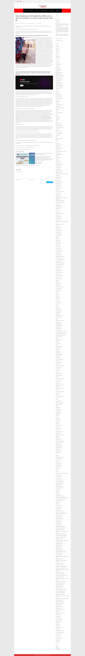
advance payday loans (59, 82)
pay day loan (57, 423)
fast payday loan (58, 269)
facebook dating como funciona (60, 264)
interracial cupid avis (58, 330)
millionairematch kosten (59, 375)
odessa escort (57, 397)
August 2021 (57, 51)
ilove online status (58, 317)
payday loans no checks (59, 442)
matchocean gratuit (58, 368)
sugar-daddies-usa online (59, 546)
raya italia (57, 470)
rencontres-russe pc (58, 478)
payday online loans (58, 447)
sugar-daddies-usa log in (59, 545)
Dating (56, 210)
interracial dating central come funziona (61, 331)
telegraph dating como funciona (60, 609)
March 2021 (57, 54)
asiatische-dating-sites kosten (59, 107)
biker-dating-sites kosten (59, 144)
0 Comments (39, 23)
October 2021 (57, 48)
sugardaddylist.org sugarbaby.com (60, 592)
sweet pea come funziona (59, 600)
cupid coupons (58, 203)
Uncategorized (58, 622)
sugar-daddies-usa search (59, 553)
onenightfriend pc (58, 407)
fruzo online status (58, 285)
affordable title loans (58, 88)
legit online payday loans (59, 354)
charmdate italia (58, 175)
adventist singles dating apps (59, 85)
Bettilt (56, 136)
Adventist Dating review (59, 83)
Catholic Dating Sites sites (59, 172)
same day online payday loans (60, 481)
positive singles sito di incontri (60, 457)
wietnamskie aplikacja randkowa (60, 632)
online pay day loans (58, 410)
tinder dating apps (58, 616)
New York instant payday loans (60, 391)
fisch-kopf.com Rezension (59, 278)
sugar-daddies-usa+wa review (59, 584)
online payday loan (58, 412)
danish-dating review (31, 23)
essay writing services (58, 254)
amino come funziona (58, 96)
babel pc (57, 111)
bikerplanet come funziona (59, 148)
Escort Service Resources (59, 249)
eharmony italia (58, 240)
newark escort (57, 394)
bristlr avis (57, 159)
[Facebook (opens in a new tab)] (17, 1)
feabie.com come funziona (59, 275)
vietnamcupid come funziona (59, 627)
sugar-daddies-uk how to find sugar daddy (61, 535)
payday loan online (58, 433)
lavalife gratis (57, 349)
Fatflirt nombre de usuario (59, 272)
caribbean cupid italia (58, 167)
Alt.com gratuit (58, 91)
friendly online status (58, 283)
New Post (57, 389)
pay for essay (57, 426)
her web (57, 299)
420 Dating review (58, 67)
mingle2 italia (57, 376)
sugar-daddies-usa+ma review (60, 572)
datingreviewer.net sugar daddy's (60, 224)
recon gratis (57, 471)
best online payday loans (59, 133)
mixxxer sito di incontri (59, 380)
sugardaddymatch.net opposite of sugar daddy (62, 598)
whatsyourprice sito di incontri (60, 630)
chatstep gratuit (58, 180)
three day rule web (58, 614)
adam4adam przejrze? (58, 74)
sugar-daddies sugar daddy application (61, 526)
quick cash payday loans (59, 465)
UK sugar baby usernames (59, 619)
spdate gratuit (57, 502)
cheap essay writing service (59, 181)
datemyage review (58, 208)
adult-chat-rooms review (59, 77)
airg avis (57, 90)
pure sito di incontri (58, 462)
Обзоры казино (58, 640)
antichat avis (57, 99)
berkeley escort (58, 130)
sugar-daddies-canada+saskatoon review (61, 533)
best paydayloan (58, 135)
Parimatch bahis (58, 418)
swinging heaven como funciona (60, 601)
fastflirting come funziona (59, 270)
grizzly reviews (57, 296)
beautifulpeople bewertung (59, 127)
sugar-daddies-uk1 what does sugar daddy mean (62, 540)
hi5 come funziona (58, 301)
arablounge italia (58, 101)
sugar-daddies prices (58, 521)
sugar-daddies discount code (59, 518)
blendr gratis (57, 156)
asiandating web (58, 106)
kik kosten (57, 344)
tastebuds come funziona (59, 608)
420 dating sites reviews (59, 69)
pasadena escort (58, 420)
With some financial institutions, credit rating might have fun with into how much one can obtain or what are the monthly (62, 25)
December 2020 (58, 56)
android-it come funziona (59, 98)
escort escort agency (58, 243)
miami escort (57, 370)
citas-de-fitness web (58, 188)
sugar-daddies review (58, 523)
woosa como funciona (58, 637)
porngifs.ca (57, 455)
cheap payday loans (58, 183)
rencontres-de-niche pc (59, 476)
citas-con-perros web (58, 186)
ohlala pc (57, 399)
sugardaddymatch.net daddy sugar (60, 594)
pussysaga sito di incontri (59, 463)
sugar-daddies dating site (59, 515)
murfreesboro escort (58, 383)
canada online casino (58, 162)
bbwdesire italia (58, 119)
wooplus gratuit (58, 635)
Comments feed (58, 648)
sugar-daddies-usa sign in (59, 554)
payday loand (57, 436)
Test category (57, 611)
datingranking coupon (59, 216)
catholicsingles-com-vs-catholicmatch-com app (62, 173)
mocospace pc (57, 381)
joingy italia (57, 338)
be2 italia (57, 120)
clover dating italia (58, 194)
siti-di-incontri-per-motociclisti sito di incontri (61, 497)
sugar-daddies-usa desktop (59, 543)
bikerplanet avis (58, 146)
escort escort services (58, 248)
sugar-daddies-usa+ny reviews (60, 577)
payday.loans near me (58, 449)
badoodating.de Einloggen (59, 112)
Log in (56, 646)
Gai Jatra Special (58, 20)
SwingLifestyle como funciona (59, 603)
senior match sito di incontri (59, 487)
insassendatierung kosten (59, 325)
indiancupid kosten (58, 322)
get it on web (57, 291)
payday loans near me (58, 439)
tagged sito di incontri (58, 606)
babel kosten (57, 109)
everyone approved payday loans (60, 259)
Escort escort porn (58, 246)
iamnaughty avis (58, 314)
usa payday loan (58, 624)
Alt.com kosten (58, 93)
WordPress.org (58, 649)
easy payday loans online (59, 235)
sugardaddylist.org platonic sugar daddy (61, 589)
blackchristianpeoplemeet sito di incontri (61, 151)
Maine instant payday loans (59, 359)
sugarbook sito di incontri (59, 587)
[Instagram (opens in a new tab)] (19, 1)
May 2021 (57, 53)
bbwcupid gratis (58, 117)
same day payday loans (59, 484)
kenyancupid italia (58, 343)
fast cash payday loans (59, 267)
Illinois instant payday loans (59, 315)
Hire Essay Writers (58, 307)
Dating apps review (58, 211)
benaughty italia (58, 128)
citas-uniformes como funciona (60, 191)
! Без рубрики (57, 62)
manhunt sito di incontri (59, 362)
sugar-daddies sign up (58, 524)
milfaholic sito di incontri (59, 373)
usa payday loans (58, 625)
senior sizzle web (58, 489)
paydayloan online (58, 450)
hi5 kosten (57, 304)
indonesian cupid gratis (59, 323)
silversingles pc (58, 492)
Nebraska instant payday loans (60, 388)
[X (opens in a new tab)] (16, 1)
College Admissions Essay (59, 196)
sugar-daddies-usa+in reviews (59, 564)
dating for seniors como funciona (60, 213)
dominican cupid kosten (59, 233)
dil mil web (57, 225)
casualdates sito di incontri (59, 170)
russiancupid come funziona (59, 479)
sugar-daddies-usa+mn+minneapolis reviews (61, 575)
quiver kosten (57, 468)
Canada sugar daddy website (59, 164)
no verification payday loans (59, 396)
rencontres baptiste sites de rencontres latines (62, 473)
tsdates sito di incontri (59, 617)
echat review (57, 238)
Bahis (56, 114)
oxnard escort (57, 415)
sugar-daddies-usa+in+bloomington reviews (61, 566)
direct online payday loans (59, 230)
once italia (57, 405)
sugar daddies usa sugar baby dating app (61, 513)
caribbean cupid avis (58, 165)
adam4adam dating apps (59, 72)
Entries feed (57, 647)
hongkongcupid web (58, 309)
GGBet (56, 293)
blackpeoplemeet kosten (59, 154)
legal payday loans (58, 352)
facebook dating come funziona (60, 262)
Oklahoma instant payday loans (60, 402)
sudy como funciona (58, 508)
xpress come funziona (58, 638)
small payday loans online (59, 500)
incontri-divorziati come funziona (60, 320)
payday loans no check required (60, 441)
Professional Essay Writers (59, 458)
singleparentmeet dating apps (60, 495)
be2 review (57, 122)
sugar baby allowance (58, 510)
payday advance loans (59, 428)
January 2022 (57, 46)
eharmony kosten (58, 241)
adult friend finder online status (60, 75)
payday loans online (58, 444)
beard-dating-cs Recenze (59, 125)
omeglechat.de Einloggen (59, 404)
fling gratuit (57, 280)
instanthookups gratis (58, 328)
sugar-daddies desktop (59, 516)
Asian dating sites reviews (59, 104)
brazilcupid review (58, 157)
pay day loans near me (59, 425)
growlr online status (58, 298)
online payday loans (58, 413)
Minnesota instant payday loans (60, 378)
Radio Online (57, 22)
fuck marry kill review (58, 288)
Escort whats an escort (59, 251)
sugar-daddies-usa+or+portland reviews (61, 581)
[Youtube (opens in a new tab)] (21, 1)
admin (18, 23)
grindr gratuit (57, 294)
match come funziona (58, 367)
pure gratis (57, 460)
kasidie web (57, 341)
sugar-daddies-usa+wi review (59, 586)
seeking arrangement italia (59, 486)
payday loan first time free (59, 431)
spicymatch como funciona (59, 505)
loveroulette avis (58, 357)
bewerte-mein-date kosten (59, 138)
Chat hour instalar (58, 178)
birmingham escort (58, 149)
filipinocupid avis (58, 277)
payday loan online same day (59, 434)
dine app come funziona (59, 227)
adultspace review (58, 80)
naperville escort (58, 386)
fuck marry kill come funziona (59, 286)
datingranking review (58, 218)
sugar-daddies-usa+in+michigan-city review (61, 568)
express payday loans (58, 261)
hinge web (57, 306)
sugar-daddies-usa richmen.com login (61, 551)
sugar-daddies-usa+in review (59, 563)
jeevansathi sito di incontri (59, 336)
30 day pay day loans (58, 64)
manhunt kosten (58, 360)
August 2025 (57, 45)
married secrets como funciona (60, 365)
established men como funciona (60, 256)
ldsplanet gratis (58, 351)
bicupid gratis (57, 143)
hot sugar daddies (58, 312)
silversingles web (58, 494)
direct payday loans (58, 232)
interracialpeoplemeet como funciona (61, 333)
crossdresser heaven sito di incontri (60, 202)
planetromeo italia (58, 452)
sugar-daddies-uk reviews (59, 538)
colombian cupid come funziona (60, 200)
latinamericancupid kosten (59, 346)
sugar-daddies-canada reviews (60, 529)
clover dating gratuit (58, 193)
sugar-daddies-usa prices (59, 548)
